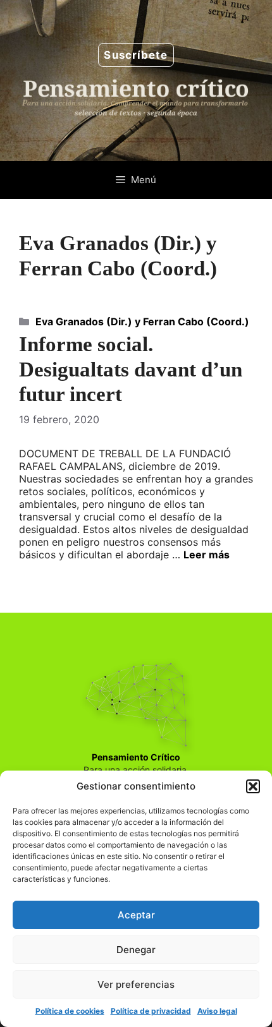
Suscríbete (136, 55)
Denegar (136, 950)
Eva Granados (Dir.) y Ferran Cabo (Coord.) (142, 321)
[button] (253, 786)
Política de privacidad (151, 1011)
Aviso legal (217, 1011)
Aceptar (136, 915)
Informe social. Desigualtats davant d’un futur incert (130, 369)
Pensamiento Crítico (136, 757)
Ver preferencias (136, 984)
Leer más (206, 554)
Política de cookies (69, 1011)
